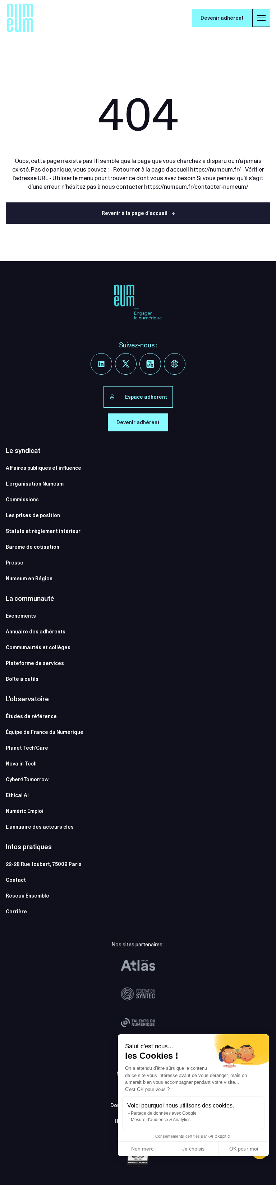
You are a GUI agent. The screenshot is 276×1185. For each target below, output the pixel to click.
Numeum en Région (29, 578)
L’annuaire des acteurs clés (40, 827)
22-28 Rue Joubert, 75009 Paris (44, 864)
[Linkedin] (101, 364)
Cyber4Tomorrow (27, 779)
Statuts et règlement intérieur (43, 531)
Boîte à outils (22, 679)
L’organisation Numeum (35, 484)
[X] (126, 364)
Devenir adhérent (222, 18)
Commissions (22, 499)
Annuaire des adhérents (35, 631)
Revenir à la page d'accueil (138, 213)
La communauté (30, 598)
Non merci (143, 1149)
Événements (21, 616)
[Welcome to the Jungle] (174, 364)
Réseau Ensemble (27, 896)
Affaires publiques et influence (43, 468)
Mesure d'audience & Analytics (160, 1119)
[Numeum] (20, 18)
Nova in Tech (21, 763)
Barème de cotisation (32, 547)
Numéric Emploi (24, 811)
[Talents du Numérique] (138, 1022)
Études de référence (31, 716)
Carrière (16, 911)
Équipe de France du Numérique (44, 732)
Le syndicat (23, 450)
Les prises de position (33, 515)
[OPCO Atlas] (138, 965)
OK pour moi (243, 1149)
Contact (16, 880)
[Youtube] (150, 364)
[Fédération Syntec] (138, 994)
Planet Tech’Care (27, 748)
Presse (14, 562)
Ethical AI (17, 795)
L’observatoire (27, 699)
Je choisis (193, 1149)
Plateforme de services (35, 663)
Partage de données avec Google (164, 1113)
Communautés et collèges (38, 647)
